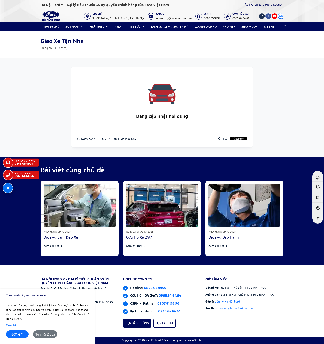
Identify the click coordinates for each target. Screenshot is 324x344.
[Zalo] (281, 16)
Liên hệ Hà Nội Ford (227, 301)
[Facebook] (268, 16)
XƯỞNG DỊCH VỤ (206, 27)
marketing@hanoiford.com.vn (233, 308)
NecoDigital (194, 340)
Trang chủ (46, 48)
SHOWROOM (250, 27)
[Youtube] (275, 16)
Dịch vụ (63, 48)
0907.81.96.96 (168, 303)
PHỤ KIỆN (229, 27)
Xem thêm (12, 325)
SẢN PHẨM (72, 27)
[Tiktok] (262, 16)
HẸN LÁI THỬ (164, 323)
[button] (44, 218)
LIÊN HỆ (269, 27)
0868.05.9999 (155, 288)
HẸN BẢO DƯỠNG (137, 323)
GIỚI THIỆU (97, 27)
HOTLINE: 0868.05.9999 (265, 4)
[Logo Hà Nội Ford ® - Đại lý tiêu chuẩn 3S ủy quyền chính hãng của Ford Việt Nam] (50, 16)
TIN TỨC (134, 27)
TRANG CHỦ (51, 27)
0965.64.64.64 (170, 295)
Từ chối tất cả (45, 334)
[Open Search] (285, 26)
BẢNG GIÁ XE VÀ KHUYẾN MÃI (170, 27)
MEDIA (119, 27)
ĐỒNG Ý (17, 334)
